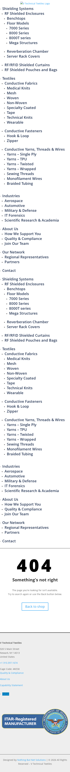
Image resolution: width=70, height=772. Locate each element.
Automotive (15, 205)
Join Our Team (17, 243)
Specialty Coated (21, 107)
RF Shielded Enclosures (24, 13)
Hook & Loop (18, 135)
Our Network (13, 252)
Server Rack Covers (23, 56)
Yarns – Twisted (20, 163)
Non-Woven (17, 102)
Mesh (11, 92)
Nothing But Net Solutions (31, 759)
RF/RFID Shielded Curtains (27, 64)
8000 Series (19, 32)
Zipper (12, 140)
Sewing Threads (20, 173)
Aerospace (14, 200)
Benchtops (16, 18)
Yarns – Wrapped (21, 168)
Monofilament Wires (24, 178)
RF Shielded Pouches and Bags (31, 69)
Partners (12, 261)
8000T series (20, 37)
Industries (11, 195)
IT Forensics (15, 215)
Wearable (15, 122)
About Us (10, 228)
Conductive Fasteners (23, 130)
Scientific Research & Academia (32, 220)
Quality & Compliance (23, 238)
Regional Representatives (27, 256)
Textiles (8, 78)
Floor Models (18, 23)
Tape (11, 112)
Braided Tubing (20, 183)
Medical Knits (18, 88)
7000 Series (19, 28)
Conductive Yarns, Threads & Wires (35, 149)
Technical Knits (20, 117)
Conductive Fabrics (21, 83)
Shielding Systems (18, 8)
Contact (9, 270)
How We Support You (23, 233)
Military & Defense (21, 210)
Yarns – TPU (17, 158)
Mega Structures (23, 42)
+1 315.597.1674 (9, 662)
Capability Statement (11, 685)
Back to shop (35, 606)
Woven (13, 97)
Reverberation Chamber (28, 51)
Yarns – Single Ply (21, 154)
